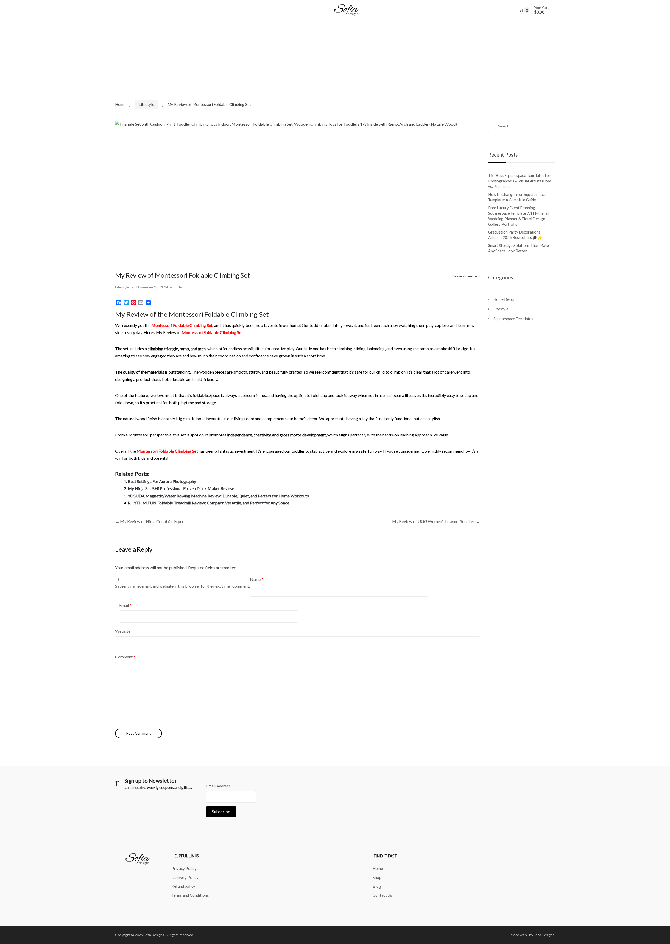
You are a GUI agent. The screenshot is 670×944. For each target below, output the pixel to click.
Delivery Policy (184, 877)
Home (120, 104)
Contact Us (382, 895)
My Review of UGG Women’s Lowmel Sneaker (436, 521)
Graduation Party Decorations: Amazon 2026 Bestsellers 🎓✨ (515, 235)
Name (256, 579)
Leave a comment (466, 276)
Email (125, 605)
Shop (377, 877)
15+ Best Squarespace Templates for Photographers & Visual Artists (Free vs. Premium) (519, 181)
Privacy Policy (184, 868)
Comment (125, 656)
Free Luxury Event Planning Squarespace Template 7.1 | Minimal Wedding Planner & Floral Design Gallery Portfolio (518, 215)
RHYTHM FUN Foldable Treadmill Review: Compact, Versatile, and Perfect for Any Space (208, 502)
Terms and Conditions (190, 895)
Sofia (179, 287)
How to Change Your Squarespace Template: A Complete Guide (517, 197)
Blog (377, 886)
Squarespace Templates (513, 318)
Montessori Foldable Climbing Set (167, 450)
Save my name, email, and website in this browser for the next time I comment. (182, 586)
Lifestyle (146, 104)
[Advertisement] (335, 59)
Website (122, 631)
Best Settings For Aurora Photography (162, 481)
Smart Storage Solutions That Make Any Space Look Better (518, 248)
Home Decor (504, 299)
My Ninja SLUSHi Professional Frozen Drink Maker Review (181, 488)
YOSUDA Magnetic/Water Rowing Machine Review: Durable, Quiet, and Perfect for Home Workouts (218, 495)
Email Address (218, 786)
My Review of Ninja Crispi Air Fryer (149, 521)
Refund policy (183, 886)
